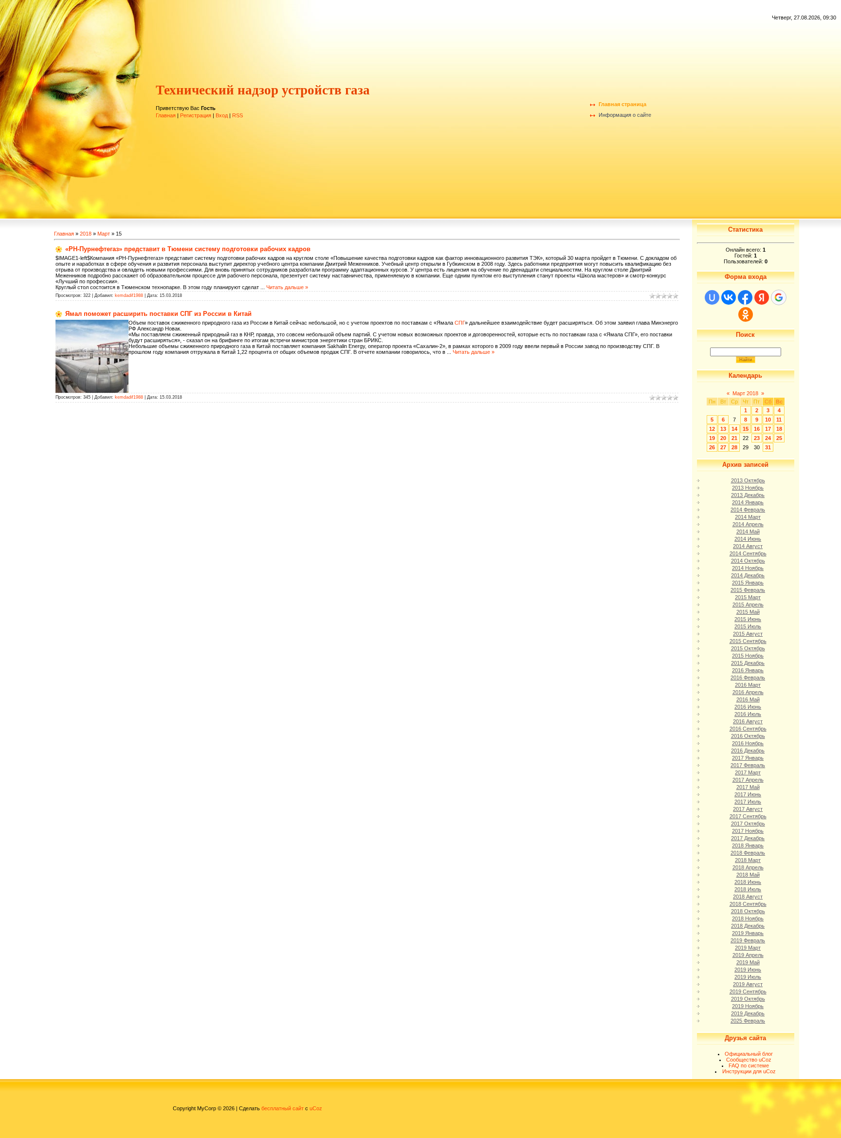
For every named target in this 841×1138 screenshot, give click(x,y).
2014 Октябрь (748, 561)
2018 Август (748, 896)
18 (779, 429)
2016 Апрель (748, 692)
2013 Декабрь (748, 495)
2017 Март (748, 772)
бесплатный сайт (282, 1108)
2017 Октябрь (748, 823)
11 (779, 419)
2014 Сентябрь (748, 553)
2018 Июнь (747, 882)
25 (779, 438)
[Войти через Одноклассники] (745, 314)
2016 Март (748, 685)
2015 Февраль (748, 590)
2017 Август (748, 809)
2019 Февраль (748, 940)
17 (768, 429)
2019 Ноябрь (748, 1006)
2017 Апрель (748, 780)
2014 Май (748, 531)
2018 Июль (747, 889)
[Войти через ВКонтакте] (728, 297)
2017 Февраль (748, 765)
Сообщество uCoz (748, 1060)
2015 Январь (748, 583)
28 (734, 447)
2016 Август (748, 721)
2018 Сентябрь (748, 904)
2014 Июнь (747, 539)
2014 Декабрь (748, 575)
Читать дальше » (287, 287)
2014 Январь (748, 502)
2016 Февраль (748, 677)
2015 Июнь (747, 619)
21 (734, 438)
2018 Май (748, 875)
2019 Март (748, 948)
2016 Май (748, 699)
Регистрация (195, 115)
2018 (85, 234)
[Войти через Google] (778, 297)
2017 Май (748, 787)
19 (712, 438)
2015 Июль (747, 626)
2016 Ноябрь (748, 743)
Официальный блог (749, 1054)
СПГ (460, 323)
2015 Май (748, 612)
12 (712, 429)
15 (746, 429)
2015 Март (748, 597)
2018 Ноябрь (748, 918)
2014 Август (748, 546)
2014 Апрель (748, 524)
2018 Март (748, 860)
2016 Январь (748, 670)
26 (712, 447)
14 (734, 429)
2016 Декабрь (748, 750)
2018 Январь (748, 845)
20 (723, 438)
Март (103, 234)
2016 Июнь (747, 707)
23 (757, 438)
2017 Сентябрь (748, 816)
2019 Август (748, 984)
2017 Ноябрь (748, 831)
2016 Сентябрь (748, 729)
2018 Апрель (748, 867)
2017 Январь (748, 758)
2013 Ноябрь (748, 488)
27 (723, 447)
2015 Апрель (748, 604)
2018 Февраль (748, 853)
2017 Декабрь (748, 838)
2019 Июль (747, 977)
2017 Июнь (747, 794)
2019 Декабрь (748, 1013)
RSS (237, 115)
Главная (166, 115)
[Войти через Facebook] (745, 297)
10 (768, 419)
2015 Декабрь (748, 663)
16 (757, 429)
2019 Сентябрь (748, 991)
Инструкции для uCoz (749, 1071)
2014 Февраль (748, 510)
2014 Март (748, 517)
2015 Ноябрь (748, 656)
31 (768, 447)
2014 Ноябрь (748, 568)
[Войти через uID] (712, 297)
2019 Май (748, 962)
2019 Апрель (748, 955)
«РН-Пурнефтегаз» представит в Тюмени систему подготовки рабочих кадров (188, 249)
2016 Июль (747, 714)
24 (768, 438)
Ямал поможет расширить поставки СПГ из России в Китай (158, 313)
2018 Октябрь (748, 911)
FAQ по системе (749, 1065)
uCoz (316, 1108)
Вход (222, 115)
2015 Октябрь (748, 648)
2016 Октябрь (748, 736)
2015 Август (748, 634)
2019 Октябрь (748, 999)
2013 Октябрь (748, 480)
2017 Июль (747, 802)
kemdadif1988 (129, 295)
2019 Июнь (747, 970)
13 (723, 429)
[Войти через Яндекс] (761, 297)
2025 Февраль (748, 1021)
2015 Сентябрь (748, 641)
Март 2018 (745, 393)
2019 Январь (748, 933)
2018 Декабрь (748, 926)
